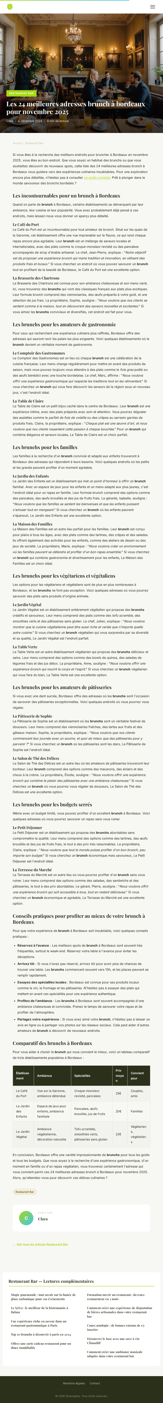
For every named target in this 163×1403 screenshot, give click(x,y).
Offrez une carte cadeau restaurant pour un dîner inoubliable (41, 1345)
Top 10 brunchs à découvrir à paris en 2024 (41, 1334)
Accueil (17, 143)
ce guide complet (97, 178)
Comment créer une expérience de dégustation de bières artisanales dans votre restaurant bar (119, 1312)
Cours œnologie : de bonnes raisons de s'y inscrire (116, 1327)
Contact (95, 1383)
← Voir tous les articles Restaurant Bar (40, 1244)
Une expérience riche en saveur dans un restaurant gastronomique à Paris (38, 1323)
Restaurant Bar (21, 93)
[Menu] (153, 7)
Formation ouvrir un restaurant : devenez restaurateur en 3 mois (116, 1297)
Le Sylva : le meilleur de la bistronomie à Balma (39, 1310)
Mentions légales (74, 1383)
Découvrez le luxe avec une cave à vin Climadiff (113, 1341)
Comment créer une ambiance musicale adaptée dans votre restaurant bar (115, 1354)
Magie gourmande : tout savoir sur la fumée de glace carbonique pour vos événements (43, 1297)
